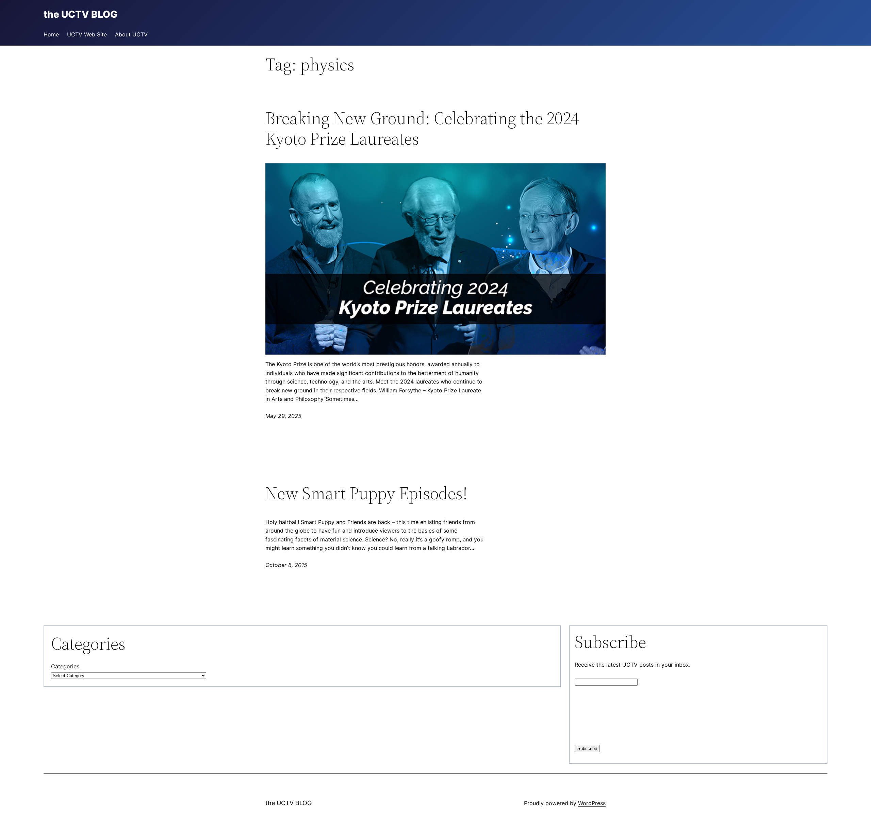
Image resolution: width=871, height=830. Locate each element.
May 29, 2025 (283, 415)
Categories (65, 666)
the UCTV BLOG (288, 803)
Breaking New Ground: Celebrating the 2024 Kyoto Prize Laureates (422, 128)
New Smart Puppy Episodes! (366, 493)
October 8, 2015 (286, 565)
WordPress (592, 803)
